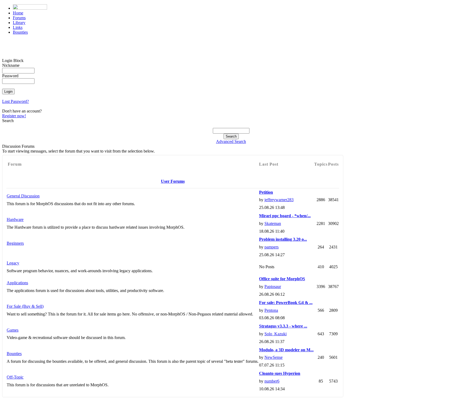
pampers (271, 247)
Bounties (20, 32)
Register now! (14, 116)
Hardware (15, 219)
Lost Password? (15, 101)
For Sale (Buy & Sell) (25, 306)
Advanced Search (231, 141)
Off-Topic (15, 377)
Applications (17, 283)
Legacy (13, 263)
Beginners (15, 243)
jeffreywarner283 (279, 199)
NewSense (273, 357)
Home (18, 13)
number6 (271, 381)
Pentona (271, 310)
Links (17, 27)
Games (12, 330)
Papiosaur (272, 286)
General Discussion (23, 196)
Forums (19, 17)
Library (19, 22)
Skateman (272, 223)
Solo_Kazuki (275, 334)
